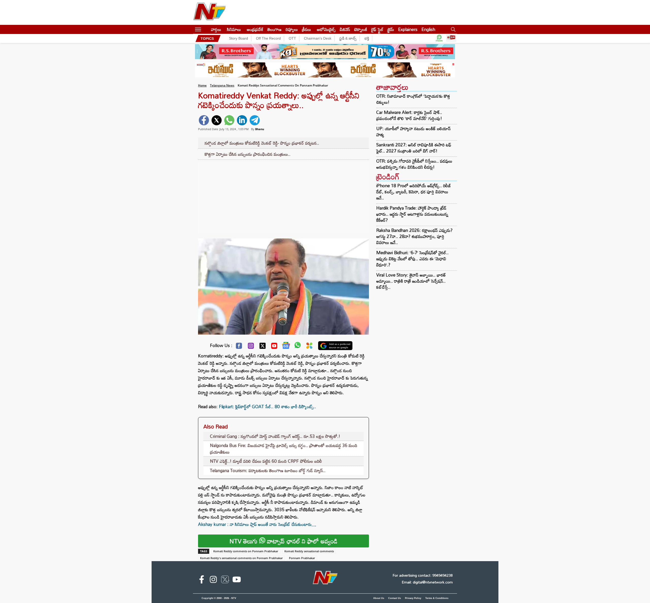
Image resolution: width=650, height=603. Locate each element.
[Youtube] (274, 347)
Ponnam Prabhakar (302, 558)
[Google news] (286, 346)
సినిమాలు (234, 29)
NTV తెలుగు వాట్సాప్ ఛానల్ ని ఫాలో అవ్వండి (283, 541)
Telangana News (222, 85)
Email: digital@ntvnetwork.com (427, 582)
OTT (292, 38)
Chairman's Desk (317, 38)
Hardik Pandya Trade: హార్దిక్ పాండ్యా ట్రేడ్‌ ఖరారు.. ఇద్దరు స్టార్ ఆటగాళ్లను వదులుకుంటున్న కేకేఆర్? (412, 214)
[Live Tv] (451, 38)
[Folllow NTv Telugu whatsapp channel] (439, 38)
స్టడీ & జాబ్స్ (347, 38)
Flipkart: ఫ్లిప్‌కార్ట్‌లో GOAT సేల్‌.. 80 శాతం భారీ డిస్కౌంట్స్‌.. (267, 406)
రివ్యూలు (292, 29)
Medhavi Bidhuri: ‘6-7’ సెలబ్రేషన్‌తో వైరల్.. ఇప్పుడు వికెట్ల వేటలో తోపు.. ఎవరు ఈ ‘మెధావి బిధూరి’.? (412, 258)
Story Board (238, 38)
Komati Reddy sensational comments (309, 551)
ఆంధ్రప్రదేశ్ (255, 29)
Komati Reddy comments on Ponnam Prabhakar (245, 551)
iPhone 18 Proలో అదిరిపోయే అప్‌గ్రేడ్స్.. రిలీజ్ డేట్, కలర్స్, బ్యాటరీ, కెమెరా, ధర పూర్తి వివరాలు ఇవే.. (413, 191)
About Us (378, 598)
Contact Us (394, 598)
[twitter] (217, 120)
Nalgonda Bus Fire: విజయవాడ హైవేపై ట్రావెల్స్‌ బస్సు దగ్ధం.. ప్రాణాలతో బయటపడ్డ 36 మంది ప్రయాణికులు (283, 448)
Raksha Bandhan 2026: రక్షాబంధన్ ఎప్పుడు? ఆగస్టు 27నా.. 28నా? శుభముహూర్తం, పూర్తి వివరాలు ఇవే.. (414, 236)
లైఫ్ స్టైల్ (377, 29)
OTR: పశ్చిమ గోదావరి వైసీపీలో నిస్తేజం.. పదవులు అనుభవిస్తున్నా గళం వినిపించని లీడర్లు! (414, 164)
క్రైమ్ (390, 29)
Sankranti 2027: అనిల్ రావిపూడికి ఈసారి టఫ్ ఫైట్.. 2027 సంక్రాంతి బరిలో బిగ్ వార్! (413, 148)
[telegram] (255, 120)
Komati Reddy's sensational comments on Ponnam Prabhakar (241, 558)
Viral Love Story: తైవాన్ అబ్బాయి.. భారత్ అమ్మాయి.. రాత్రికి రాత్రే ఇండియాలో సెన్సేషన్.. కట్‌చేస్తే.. (411, 281)
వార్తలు (216, 29)
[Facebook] (239, 347)
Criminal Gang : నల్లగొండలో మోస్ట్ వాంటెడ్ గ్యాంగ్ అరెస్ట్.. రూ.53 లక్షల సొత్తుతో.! (275, 436)
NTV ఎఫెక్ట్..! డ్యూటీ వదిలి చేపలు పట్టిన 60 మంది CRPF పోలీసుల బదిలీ (266, 461)
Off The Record (268, 38)
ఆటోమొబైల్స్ (326, 29)
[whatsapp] (229, 120)
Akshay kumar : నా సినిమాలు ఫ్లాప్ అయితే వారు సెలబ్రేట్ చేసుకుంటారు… (257, 524)
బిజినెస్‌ (345, 29)
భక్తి (366, 38)
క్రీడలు (306, 29)
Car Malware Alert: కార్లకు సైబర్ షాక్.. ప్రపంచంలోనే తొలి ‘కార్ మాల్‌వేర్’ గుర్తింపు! (409, 115)
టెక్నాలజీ (360, 29)
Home (202, 85)
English (428, 29)
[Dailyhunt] (309, 346)
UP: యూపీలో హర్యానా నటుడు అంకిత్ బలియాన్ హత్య (413, 132)
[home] (206, 29)
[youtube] (237, 580)
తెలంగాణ (274, 29)
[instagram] (213, 580)
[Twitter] (262, 347)
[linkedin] (242, 120)
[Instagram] (251, 347)
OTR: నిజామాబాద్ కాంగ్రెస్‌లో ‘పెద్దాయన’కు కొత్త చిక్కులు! (413, 99)
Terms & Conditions (436, 598)
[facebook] (204, 120)
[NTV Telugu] (209, 12)
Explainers (407, 29)
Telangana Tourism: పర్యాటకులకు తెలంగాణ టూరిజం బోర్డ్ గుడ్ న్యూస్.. (268, 470)
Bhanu (259, 129)
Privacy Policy (413, 598)
